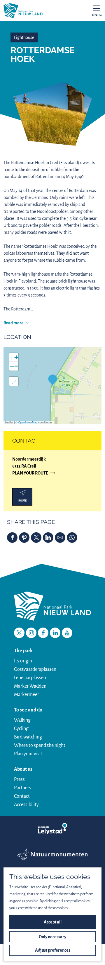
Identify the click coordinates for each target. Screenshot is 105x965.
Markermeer (26, 694)
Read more (14, 323)
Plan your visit (28, 753)
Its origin (23, 661)
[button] (53, 380)
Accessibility (26, 804)
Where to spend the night (39, 745)
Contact (22, 796)
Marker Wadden (30, 686)
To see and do (28, 710)
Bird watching (28, 737)
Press (19, 779)
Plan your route (30, 473)
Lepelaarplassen (30, 677)
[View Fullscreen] (13, 381)
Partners (22, 787)
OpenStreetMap (27, 422)
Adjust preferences (52, 950)
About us (23, 769)
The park (23, 650)
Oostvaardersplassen (35, 669)
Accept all (53, 922)
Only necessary (52, 937)
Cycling (21, 728)
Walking (22, 720)
